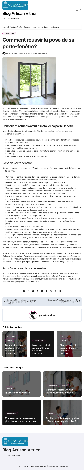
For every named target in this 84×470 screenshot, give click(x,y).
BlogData (51, 466)
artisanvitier (49, 315)
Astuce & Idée (9, 33)
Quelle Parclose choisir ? (17, 392)
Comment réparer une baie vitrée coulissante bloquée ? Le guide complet (61, 392)
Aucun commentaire (40, 53)
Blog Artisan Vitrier (19, 13)
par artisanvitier (12, 53)
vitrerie (9, 340)
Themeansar (63, 466)
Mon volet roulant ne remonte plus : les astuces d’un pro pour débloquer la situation (21, 421)
